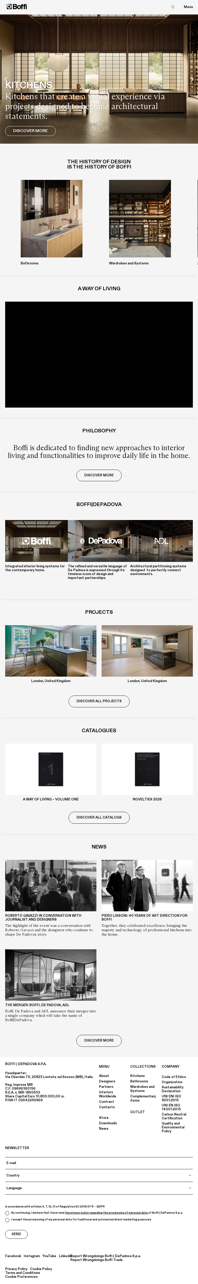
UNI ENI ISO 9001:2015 (171, 1098)
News (103, 1129)
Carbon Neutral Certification (174, 1116)
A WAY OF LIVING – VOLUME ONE (51, 799)
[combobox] (99, 1175)
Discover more (99, 1040)
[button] (6, 79)
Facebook (13, 1256)
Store (104, 1118)
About (104, 1076)
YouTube (49, 1256)
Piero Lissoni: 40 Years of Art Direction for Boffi (144, 918)
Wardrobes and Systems (142, 1089)
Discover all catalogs (99, 817)
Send (16, 1234)
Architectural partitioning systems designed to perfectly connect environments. (158, 570)
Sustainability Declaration (173, 1089)
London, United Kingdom (50, 681)
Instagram (32, 1256)
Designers (107, 1081)
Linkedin (65, 1256)
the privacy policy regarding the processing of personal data (106, 1213)
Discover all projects (99, 701)
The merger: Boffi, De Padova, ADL (37, 1005)
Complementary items (143, 1098)
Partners (106, 1087)
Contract (106, 1102)
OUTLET (137, 1112)
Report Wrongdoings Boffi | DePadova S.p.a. (105, 1256)
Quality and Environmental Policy (173, 1127)
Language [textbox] (14, 1188)
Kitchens (137, 1076)
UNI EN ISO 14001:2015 (171, 1107)
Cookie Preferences (21, 1277)
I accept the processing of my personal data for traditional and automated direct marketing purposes (81, 1219)
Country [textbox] (13, 1175)
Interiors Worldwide (107, 1094)
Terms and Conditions (22, 1273)
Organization (172, 1082)
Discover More (30, 130)
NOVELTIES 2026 (147, 799)
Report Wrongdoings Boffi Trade (96, 1260)
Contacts (107, 1107)
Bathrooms (139, 1081)
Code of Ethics (174, 1077)
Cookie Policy (41, 1269)
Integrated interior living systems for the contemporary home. (35, 568)
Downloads (108, 1123)
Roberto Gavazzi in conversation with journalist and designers (43, 918)
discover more (99, 475)
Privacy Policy (16, 1269)
